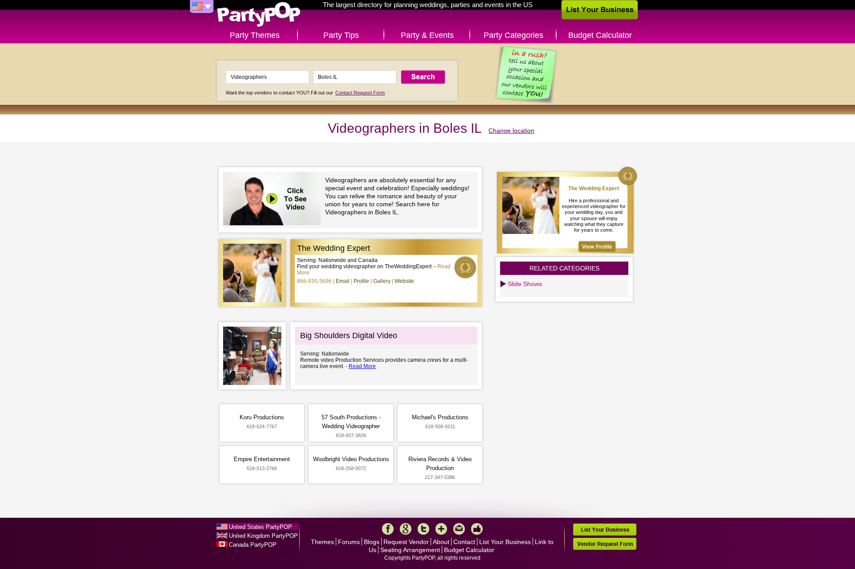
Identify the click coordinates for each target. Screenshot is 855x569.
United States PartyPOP (260, 527)
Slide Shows (525, 283)
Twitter (423, 529)
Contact (464, 541)
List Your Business (505, 541)
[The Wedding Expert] (597, 247)
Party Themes (255, 35)
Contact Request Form (360, 92)
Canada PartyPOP (253, 544)
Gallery (382, 281)
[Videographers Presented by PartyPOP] (274, 200)
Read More (362, 366)
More (441, 529)
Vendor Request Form (605, 543)
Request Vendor (406, 541)
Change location (511, 130)
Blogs (371, 541)
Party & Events (427, 35)
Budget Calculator (600, 35)
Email (343, 281)
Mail (459, 529)
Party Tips (341, 35)
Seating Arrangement (410, 549)
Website (404, 281)
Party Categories (513, 35)
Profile (361, 281)
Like (477, 529)
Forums (349, 541)
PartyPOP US (258, 15)
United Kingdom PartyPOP (263, 535)
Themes (322, 541)
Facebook (388, 529)
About (441, 541)
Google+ (405, 529)
